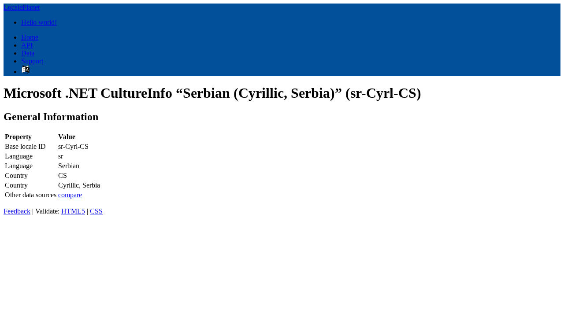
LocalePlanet (22, 7)
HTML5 (73, 211)
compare (70, 195)
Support (32, 61)
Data (27, 53)
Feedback (17, 211)
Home (29, 37)
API (27, 45)
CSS (96, 211)
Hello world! (39, 22)
